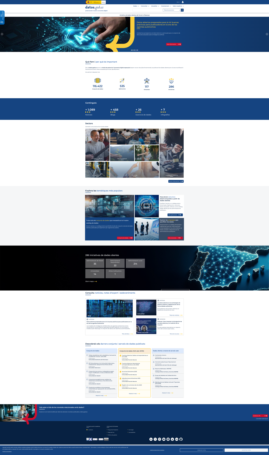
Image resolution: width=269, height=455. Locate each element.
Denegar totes (201, 450)
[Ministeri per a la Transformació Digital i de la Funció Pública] (95, 2)
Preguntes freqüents (113, 429)
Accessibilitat (132, 432)
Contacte (90, 429)
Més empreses (172, 238)
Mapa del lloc (111, 432)
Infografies (165, 115)
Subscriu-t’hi (256, 415)
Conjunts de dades (123, 238)
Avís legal (131, 429)
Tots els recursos (174, 334)
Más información (171, 42)
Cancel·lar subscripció (262, 418)
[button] (178, 2)
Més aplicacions (172, 215)
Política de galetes (112, 435)
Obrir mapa (89, 281)
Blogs (112, 115)
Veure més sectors (174, 181)
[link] (96, 11)
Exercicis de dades (143, 115)
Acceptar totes (246, 450)
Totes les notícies (174, 315)
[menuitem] (136, 6)
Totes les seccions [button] (169, 10)
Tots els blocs (125, 334)
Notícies (88, 115)
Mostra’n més (99, 395)
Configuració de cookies (157, 450)
